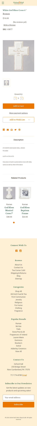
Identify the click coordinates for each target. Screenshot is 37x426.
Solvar (18, 346)
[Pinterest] (19, 130)
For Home (18, 305)
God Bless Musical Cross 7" (9, 210)
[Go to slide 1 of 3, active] (14, 222)
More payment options (18, 113)
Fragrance (18, 311)
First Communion (19, 297)
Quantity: (18, 94)
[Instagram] (20, 251)
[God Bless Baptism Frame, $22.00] (25, 193)
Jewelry (18, 300)
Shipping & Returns (18, 273)
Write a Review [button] (9, 25)
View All (18, 351)
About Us (18, 265)
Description (18, 140)
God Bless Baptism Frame (25, 210)
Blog (18, 276)
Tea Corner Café (18, 270)
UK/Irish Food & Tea (19, 294)
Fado (18, 329)
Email (24, 375)
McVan (18, 326)
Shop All (18, 291)
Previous (3, 201)
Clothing (18, 308)
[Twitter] (15, 130)
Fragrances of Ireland (18, 335)
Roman (18, 323)
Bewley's (18, 343)
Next (31, 201)
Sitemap (18, 279)
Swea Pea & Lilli (18, 332)
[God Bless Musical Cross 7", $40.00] (9, 193)
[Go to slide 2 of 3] (17, 222)
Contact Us (18, 267)
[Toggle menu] (3, 3)
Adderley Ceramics (18, 349)
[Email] (8, 130)
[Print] (12, 130)
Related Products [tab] (18, 178)
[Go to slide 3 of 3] (20, 222)
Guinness (18, 340)
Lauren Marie (18, 337)
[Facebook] (4, 130)
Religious (18, 302)
